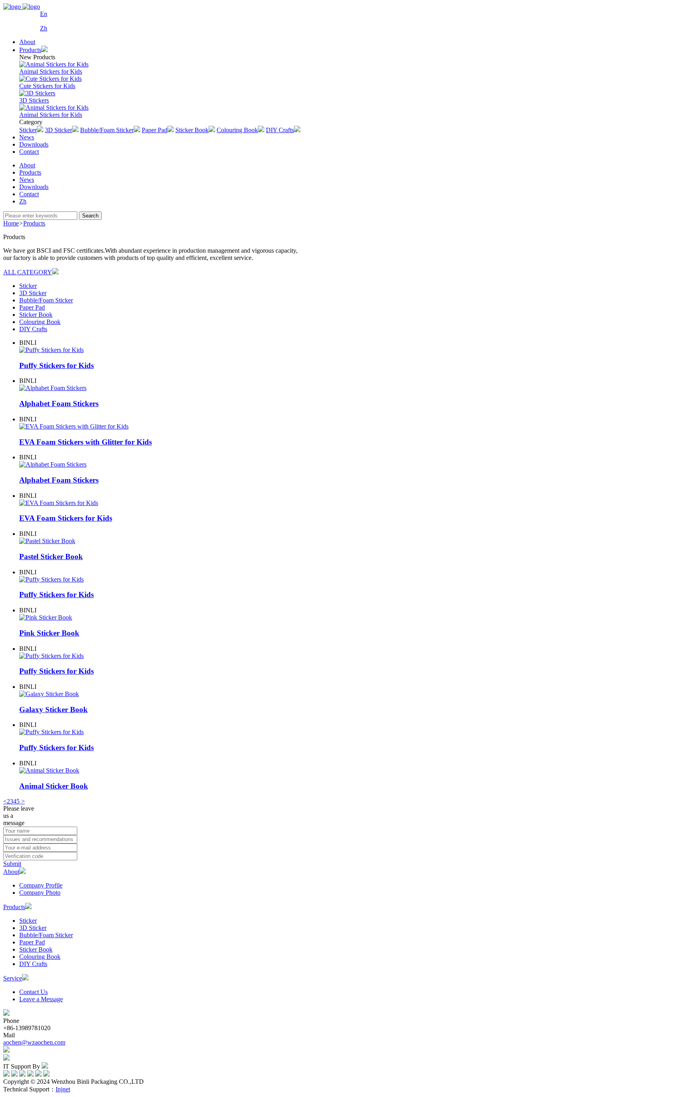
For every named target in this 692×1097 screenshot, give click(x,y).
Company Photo (39, 892)
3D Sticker (32, 293)
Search (90, 216)
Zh (43, 28)
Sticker (28, 285)
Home (11, 223)
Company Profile (40, 885)
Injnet (63, 1089)
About (27, 41)
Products (30, 172)
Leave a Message (41, 999)
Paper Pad (32, 307)
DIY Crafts (33, 329)
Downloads (33, 144)
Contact (29, 151)
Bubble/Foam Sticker (46, 300)
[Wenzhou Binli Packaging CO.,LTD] (21, 17)
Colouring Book (39, 321)
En (43, 13)
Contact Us (33, 991)
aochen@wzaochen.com (34, 1042)
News (26, 137)
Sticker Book (35, 314)
